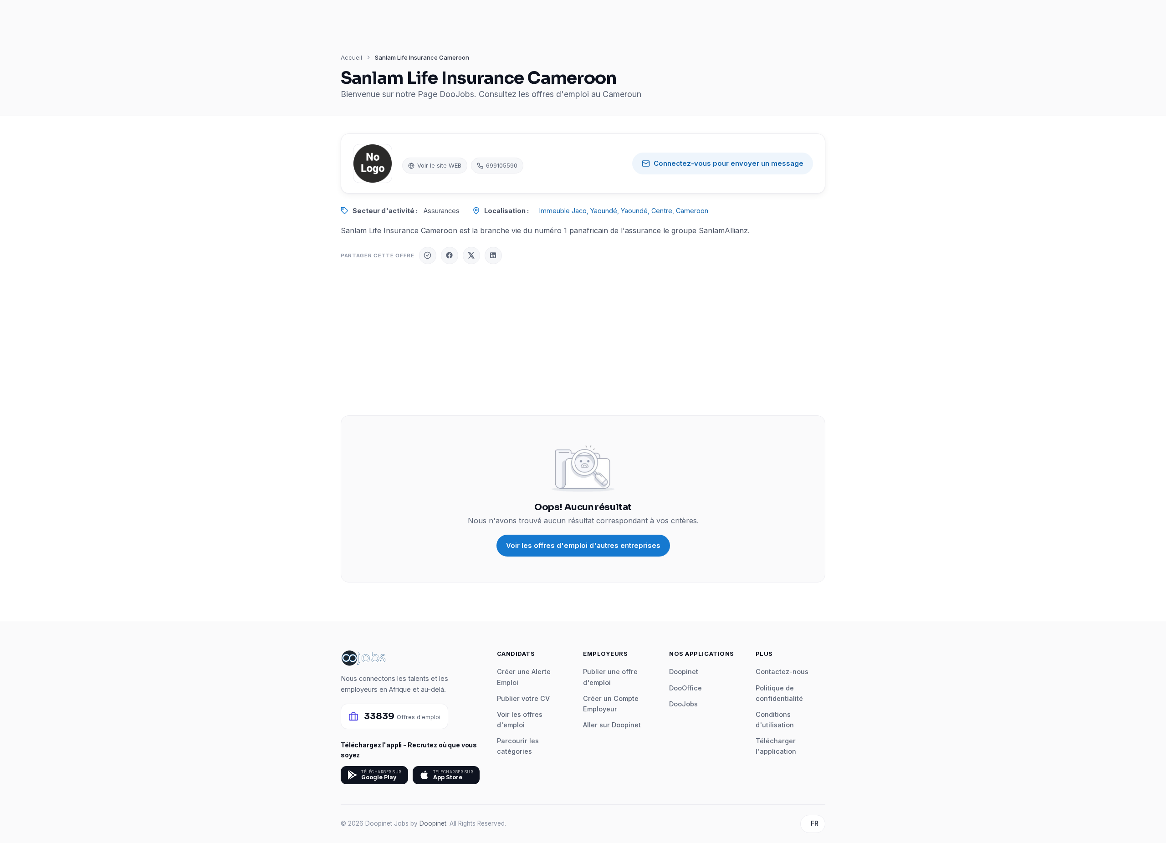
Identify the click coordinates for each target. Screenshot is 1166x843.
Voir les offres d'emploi (519, 719)
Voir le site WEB (439, 165)
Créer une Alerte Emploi (524, 677)
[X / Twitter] (471, 255)
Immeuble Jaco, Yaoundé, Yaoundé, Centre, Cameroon (623, 211)
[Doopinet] (427, 255)
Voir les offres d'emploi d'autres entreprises (583, 545)
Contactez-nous (782, 671)
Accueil (351, 57)
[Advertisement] (583, 340)
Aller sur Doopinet (612, 725)
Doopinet (683, 671)
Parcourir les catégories (518, 746)
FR (814, 823)
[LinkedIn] (493, 255)
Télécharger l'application (776, 746)
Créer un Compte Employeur (611, 704)
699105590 (501, 165)
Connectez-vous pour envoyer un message (728, 163)
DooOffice (685, 688)
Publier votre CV (523, 698)
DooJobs (683, 704)
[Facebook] (449, 255)
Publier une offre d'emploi (610, 677)
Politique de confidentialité (779, 693)
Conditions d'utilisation (775, 719)
